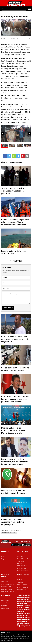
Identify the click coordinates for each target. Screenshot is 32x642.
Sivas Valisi (4, 581)
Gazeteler (20, 582)
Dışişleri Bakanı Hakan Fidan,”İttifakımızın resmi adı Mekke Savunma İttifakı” (13, 430)
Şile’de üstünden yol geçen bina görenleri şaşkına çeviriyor (15, 369)
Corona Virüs (5, 603)
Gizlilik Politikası (6, 632)
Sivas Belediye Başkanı (8, 584)
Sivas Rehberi (21, 556)
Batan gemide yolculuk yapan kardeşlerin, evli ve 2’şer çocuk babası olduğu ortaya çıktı (14, 462)
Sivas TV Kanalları (22, 587)
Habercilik (4, 605)
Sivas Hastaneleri (22, 566)
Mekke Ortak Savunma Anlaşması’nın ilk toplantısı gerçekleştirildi (12, 522)
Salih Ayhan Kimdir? (6, 589)
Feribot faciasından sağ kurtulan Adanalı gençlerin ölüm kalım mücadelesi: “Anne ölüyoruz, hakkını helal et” (15, 223)
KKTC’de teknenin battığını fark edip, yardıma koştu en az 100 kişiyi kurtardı (15, 339)
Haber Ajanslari (21, 590)
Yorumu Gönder (8, 308)
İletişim (3, 559)
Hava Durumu (5, 600)
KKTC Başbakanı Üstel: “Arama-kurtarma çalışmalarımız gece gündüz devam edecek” (15, 399)
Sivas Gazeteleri (22, 585)
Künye (3, 556)
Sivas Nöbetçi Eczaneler (21, 562)
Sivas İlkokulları (21, 568)
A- (29, 39)
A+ (26, 39)
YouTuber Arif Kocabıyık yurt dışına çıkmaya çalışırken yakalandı (13, 191)
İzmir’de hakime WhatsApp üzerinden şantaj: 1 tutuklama (14, 491)
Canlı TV (19, 579)
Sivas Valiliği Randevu (7, 592)
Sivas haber (21, 611)
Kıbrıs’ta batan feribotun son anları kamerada (13, 252)
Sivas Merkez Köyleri (23, 571)
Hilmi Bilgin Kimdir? (6, 586)
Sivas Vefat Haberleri (23, 559)
